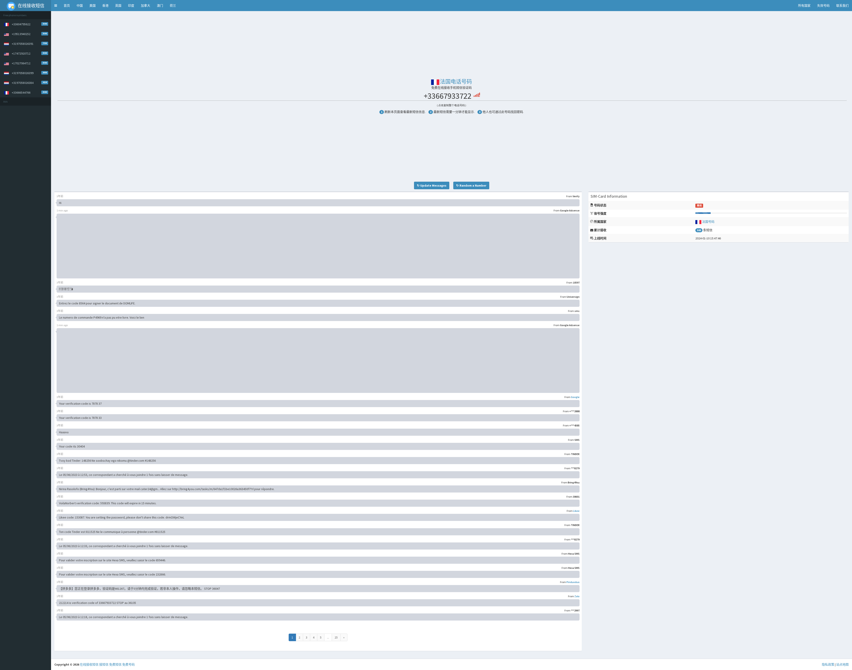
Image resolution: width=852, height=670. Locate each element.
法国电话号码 (456, 81)
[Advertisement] (25, 174)
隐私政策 (828, 664)
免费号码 (128, 664)
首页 (67, 5)
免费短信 (115, 664)
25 (336, 637)
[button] (55, 5)
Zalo (577, 596)
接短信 (103, 664)
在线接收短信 (89, 664)
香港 (105, 5)
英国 (118, 5)
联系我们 (842, 6)
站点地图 (842, 664)
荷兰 (173, 5)
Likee (576, 510)
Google (575, 397)
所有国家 (804, 6)
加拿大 (145, 5)
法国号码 (707, 222)
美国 (92, 5)
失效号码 (823, 6)
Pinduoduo (573, 582)
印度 (131, 5)
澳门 (160, 5)
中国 (80, 5)
